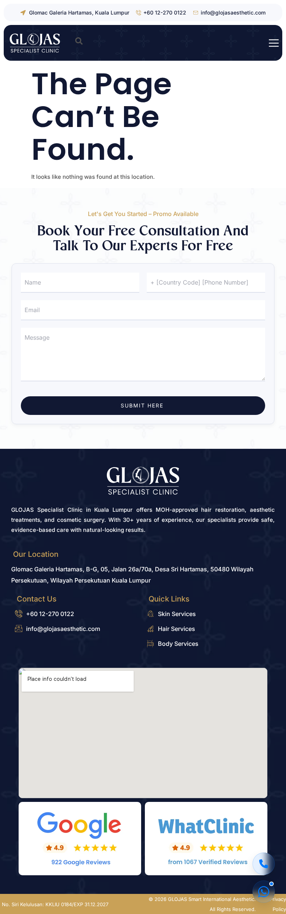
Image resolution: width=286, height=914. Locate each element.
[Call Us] (263, 864)
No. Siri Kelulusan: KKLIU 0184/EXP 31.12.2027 (55, 904)
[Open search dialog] (79, 42)
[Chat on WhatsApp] (263, 891)
